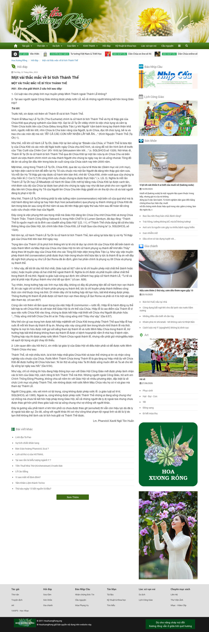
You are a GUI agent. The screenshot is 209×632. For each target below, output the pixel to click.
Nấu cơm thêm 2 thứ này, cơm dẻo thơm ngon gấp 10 (166, 290)
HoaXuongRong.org (53, 620)
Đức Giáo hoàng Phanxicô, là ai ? (32, 448)
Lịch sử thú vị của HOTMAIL (29, 454)
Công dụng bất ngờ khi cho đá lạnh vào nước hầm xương (166, 309)
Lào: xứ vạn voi (148, 45)
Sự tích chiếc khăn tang (27, 442)
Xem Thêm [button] (73, 497)
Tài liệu (110, 594)
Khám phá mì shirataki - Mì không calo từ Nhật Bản (169, 321)
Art (146, 335)
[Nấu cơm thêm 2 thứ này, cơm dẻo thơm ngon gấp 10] (168, 268)
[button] (179, 46)
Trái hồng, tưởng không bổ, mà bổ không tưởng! (167, 221)
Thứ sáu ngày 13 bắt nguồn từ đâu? (33, 488)
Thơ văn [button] (41, 45)
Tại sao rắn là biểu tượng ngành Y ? (33, 460)
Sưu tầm (47, 594)
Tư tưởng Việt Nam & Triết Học (70, 54)
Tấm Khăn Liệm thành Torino (30, 482)
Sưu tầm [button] (72, 45)
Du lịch (142, 594)
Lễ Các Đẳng (21, 471)
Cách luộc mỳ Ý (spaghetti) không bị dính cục (166, 327)
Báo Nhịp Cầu (153, 67)
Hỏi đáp (107, 45)
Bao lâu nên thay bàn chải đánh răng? (162, 215)
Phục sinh (148, 390)
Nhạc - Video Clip (178, 605)
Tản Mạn (111, 589)
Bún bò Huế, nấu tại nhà (155, 301)
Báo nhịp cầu (104, 54)
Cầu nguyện (167, 45)
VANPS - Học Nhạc (20, 610)
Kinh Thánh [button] (89, 45)
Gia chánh (151, 246)
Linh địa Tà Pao (23, 437)
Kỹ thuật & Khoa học (125, 45)
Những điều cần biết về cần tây (158, 316)
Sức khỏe (151, 141)
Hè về (142, 379)
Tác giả (15, 589)
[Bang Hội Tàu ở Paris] (191, 54)
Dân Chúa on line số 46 (124, 54)
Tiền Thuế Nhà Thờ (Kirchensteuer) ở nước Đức (39, 465)
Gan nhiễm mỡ (150, 233)
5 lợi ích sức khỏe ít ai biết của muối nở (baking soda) (167, 184)
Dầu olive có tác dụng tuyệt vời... (159, 238)
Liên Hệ (174, 594)
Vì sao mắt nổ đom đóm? (28, 477)
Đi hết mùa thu (150, 413)
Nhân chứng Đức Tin (84, 594)
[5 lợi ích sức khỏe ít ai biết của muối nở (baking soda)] (168, 163)
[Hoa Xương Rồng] (15, 46)
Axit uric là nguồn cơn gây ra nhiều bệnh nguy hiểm (169, 227)
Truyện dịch (16, 599)
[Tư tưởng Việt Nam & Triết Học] (29, 54)
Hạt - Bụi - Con (150, 396)
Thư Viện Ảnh (177, 599)
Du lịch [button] (57, 45)
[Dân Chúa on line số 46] (92, 54)
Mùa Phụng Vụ (81, 605)
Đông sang (148, 407)
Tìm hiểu (111, 605)
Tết (144, 402)
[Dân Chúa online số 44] (142, 54)
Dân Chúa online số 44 (173, 54)
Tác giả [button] (26, 45)
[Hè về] (168, 357)
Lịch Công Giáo (154, 97)
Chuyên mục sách (44, 54)
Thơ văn (15, 594)
